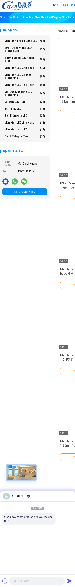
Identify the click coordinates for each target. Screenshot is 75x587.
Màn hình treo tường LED (24, 40)
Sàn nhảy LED (24, 108)
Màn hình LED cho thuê (24, 67)
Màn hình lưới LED (24, 129)
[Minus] (69, 496)
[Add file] (5, 581)
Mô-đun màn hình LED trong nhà (24, 93)
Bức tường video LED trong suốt (24, 49)
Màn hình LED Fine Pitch (24, 84)
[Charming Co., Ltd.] (17, 5)
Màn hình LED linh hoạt (24, 122)
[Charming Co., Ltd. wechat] (24, 181)
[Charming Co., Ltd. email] (5, 181)
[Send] (70, 581)
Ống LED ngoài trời (24, 136)
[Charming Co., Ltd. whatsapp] (15, 181)
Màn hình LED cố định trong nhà (24, 76)
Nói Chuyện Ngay (24, 191)
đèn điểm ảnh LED (24, 115)
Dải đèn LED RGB (24, 101)
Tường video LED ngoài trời (24, 59)
